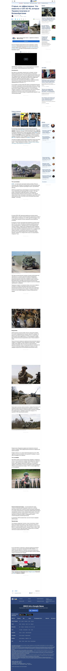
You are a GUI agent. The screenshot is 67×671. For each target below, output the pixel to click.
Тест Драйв (20, 629)
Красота (26, 641)
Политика (19, 618)
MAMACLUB (27, 638)
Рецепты (20, 632)
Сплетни (23, 641)
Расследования (37, 618)
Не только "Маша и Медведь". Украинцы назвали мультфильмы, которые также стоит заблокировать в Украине (46, 27)
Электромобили (25, 629)
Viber (14, 573)
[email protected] (22, 664)
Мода (29, 641)
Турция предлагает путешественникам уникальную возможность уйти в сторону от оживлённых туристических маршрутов (46, 43)
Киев (20, 621)
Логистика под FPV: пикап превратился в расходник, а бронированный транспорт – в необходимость (46, 176)
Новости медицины (22, 638)
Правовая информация (40, 598)
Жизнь (30, 618)
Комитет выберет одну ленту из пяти (47, 21)
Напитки (23, 632)
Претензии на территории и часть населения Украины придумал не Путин (46, 131)
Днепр (29, 621)
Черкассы (32, 621)
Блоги (41, 618)
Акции (29, 629)
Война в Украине (26, 3)
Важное (43, 5)
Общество (47, 618)
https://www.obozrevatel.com (42, 645)
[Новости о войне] (30, 593)
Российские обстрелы (44, 3)
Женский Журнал (33, 641)
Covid (30, 638)
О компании (21, 598)
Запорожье (26, 621)
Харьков (22, 621)
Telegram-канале (32, 571)
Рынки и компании (22, 635)
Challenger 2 (14, 46)
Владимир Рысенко (44, 160)
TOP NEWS (44, 67)
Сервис (32, 629)
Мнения (43, 122)
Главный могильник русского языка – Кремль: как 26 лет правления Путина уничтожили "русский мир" (46, 125)
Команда (29, 598)
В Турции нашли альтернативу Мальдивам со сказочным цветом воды (45, 38)
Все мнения (44, 181)
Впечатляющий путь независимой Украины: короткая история (46, 137)
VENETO (39, 3)
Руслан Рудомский (16, 15)
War (20, 15)
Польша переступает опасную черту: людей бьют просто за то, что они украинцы (46, 158)
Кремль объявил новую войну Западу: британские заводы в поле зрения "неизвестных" (47, 170)
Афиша (20, 641)
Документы (29, 601)
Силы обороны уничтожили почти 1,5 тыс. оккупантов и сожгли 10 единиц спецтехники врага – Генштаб (48, 99)
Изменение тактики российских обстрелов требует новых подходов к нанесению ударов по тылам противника (47, 164)
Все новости (53, 618)
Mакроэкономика (27, 635)
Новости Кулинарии (28, 632)
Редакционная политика (40, 601)
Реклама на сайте (21, 601)
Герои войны (21, 3)
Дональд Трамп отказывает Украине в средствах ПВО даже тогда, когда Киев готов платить (48, 84)
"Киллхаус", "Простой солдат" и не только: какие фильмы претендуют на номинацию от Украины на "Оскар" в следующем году (48, 19)
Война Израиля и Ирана (33, 3)
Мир (23, 618)
